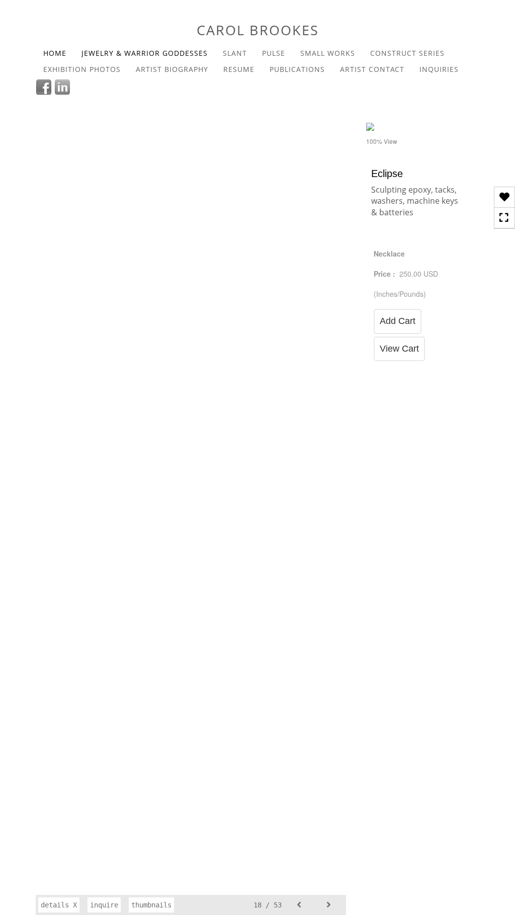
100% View (381, 141)
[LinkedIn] (63, 86)
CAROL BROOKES (258, 30)
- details (451, 129)
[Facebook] (45, 86)
